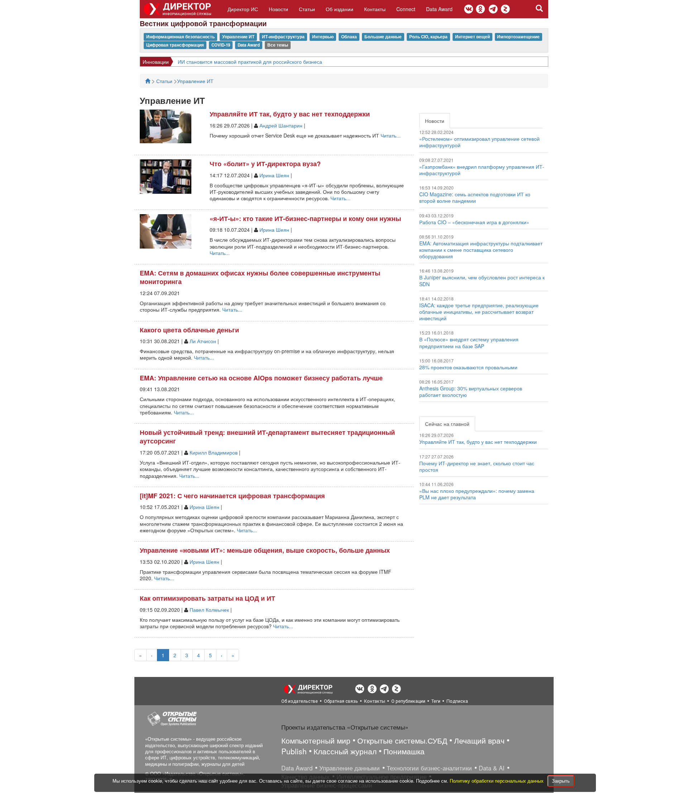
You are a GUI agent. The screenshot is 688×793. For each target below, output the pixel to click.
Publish (294, 751)
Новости (278, 9)
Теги (435, 701)
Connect (405, 9)
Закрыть (561, 780)
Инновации (156, 61)
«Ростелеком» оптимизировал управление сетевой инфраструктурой (479, 142)
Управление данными (349, 768)
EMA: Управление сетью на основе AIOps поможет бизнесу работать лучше (261, 378)
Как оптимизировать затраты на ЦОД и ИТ (207, 598)
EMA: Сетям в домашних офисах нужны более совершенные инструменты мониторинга (260, 277)
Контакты (375, 9)
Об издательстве (299, 701)
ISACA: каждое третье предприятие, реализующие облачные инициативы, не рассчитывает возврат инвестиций (479, 312)
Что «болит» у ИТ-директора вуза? (265, 163)
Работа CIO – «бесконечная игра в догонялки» (474, 222)
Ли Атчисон (203, 341)
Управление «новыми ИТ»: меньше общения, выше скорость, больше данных (265, 550)
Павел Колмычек (209, 609)
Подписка (457, 701)
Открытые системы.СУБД (402, 740)
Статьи (307, 9)
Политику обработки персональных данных (497, 780)
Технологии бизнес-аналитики (429, 768)
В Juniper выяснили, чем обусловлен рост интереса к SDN (482, 280)
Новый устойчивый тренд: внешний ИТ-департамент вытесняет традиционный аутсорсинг (267, 437)
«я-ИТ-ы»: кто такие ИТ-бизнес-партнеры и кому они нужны (305, 218)
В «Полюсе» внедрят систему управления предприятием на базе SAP (469, 342)
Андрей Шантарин (280, 125)
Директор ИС (243, 9)
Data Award (439, 9)
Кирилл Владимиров (214, 452)
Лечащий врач (479, 740)
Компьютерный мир (315, 740)
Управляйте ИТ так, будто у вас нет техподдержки (290, 114)
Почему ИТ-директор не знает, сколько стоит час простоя (476, 466)
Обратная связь (341, 701)
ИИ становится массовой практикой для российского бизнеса (250, 61)
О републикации (408, 701)
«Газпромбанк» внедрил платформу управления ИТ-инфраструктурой (481, 170)
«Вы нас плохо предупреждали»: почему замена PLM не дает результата (476, 494)
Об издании (339, 9)
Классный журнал (345, 751)
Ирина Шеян (274, 175)
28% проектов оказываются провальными (468, 367)
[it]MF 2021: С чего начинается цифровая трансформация (232, 495)
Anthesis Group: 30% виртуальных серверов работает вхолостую (470, 391)
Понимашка (404, 751)
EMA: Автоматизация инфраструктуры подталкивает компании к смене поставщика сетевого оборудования (481, 250)
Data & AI (492, 768)
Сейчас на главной (447, 423)
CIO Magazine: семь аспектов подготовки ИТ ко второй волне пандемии (474, 197)
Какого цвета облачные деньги (189, 330)
